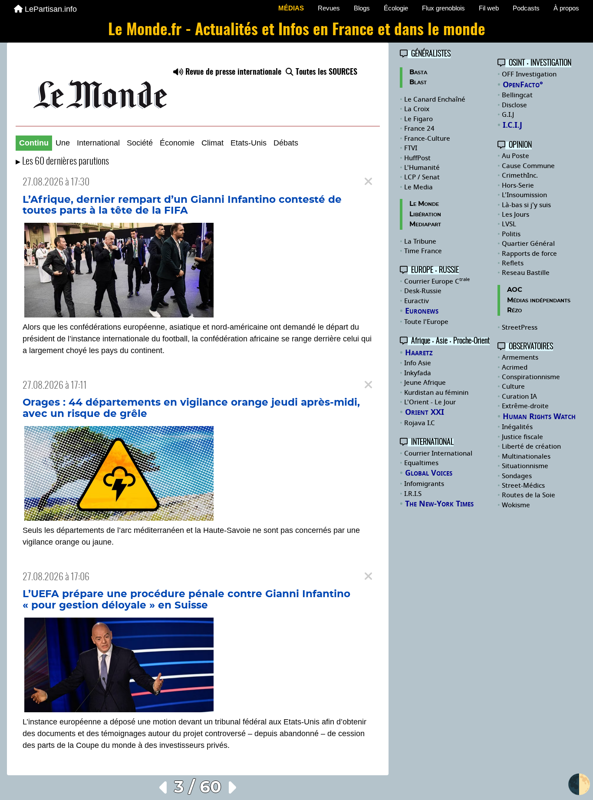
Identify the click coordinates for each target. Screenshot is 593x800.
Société (140, 143)
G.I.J (508, 114)
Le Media (418, 187)
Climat (212, 143)
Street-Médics (523, 485)
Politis (511, 234)
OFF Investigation (529, 74)
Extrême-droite (525, 406)
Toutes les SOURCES (325, 72)
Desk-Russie (422, 291)
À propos (566, 8)
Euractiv (416, 301)
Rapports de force (529, 253)
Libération (425, 214)
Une (63, 143)
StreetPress (519, 327)
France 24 (419, 128)
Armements (520, 357)
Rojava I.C (419, 423)
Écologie (396, 8)
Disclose (514, 105)
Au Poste (515, 156)
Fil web (489, 8)
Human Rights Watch (539, 416)
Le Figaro (418, 119)
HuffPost (417, 158)
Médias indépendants (538, 300)
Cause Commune (528, 166)
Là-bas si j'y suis (526, 205)
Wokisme (516, 505)
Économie (177, 143)
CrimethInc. (520, 175)
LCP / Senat (422, 177)
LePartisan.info (51, 9)
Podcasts (526, 8)
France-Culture (427, 138)
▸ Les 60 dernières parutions (62, 161)
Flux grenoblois (443, 8)
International (98, 143)
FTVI (410, 148)
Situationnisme (525, 466)
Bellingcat (517, 95)
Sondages (517, 476)
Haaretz (419, 352)
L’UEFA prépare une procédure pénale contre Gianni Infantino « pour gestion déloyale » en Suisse (186, 600)
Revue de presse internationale (232, 72)
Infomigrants (424, 484)
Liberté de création (531, 446)
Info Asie (417, 363)
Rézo (514, 310)
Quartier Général (528, 243)
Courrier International (438, 453)
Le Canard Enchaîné (434, 99)
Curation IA (519, 396)
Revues (329, 8)
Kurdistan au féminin (436, 392)
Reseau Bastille (526, 273)
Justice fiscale (522, 437)
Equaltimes (421, 463)
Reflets (513, 263)
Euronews (421, 311)
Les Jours (515, 214)
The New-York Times (439, 503)
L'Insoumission (524, 195)
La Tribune (420, 241)
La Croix (416, 109)
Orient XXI (424, 412)
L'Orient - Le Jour (430, 402)
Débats (285, 143)
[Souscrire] (197, 88)
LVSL (509, 224)
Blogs (362, 8)
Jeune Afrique (425, 382)
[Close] (368, 182)
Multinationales (526, 456)
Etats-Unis (249, 143)
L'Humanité (422, 167)
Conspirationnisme (531, 377)
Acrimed (514, 367)
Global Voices (428, 473)
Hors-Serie (518, 185)
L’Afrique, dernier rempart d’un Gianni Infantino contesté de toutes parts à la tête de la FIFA (182, 205)
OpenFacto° (523, 84)
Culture (513, 386)
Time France (423, 251)
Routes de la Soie (528, 495)
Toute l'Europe (426, 322)
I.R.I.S (413, 494)
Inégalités (517, 427)
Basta (418, 72)
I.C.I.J (512, 125)
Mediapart (425, 224)
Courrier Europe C (437, 281)
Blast (418, 82)
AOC (514, 290)
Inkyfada (417, 373)
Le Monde (424, 204)
